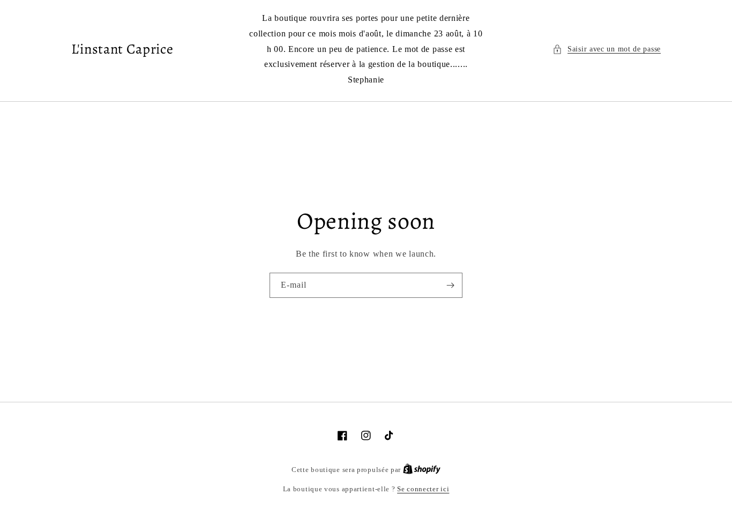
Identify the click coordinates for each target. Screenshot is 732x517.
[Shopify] (421, 470)
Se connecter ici (423, 489)
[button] (606, 49)
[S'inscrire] (450, 285)
